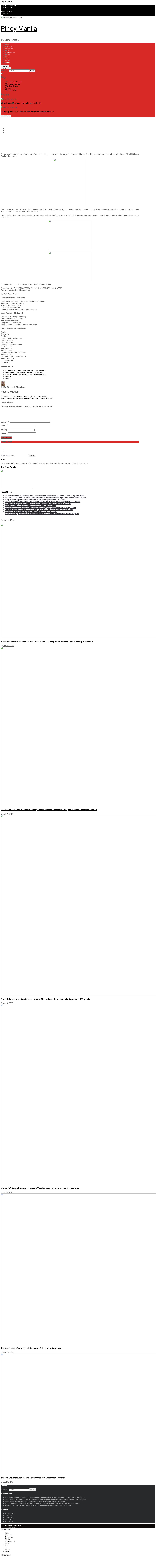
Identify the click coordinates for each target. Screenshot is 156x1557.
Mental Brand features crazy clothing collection (21, 103)
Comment (5, 422)
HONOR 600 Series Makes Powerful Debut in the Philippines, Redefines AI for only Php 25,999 (40, 508)
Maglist (4, 1527)
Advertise (8, 8)
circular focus (6, 1529)
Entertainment (10, 52)
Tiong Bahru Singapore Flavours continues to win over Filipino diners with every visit (36, 500)
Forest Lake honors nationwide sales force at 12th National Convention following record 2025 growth (42, 502)
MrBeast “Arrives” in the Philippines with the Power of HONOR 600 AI (31, 512)
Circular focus (6, 68)
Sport (7, 58)
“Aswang (8, 88)
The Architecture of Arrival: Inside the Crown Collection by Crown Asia (30, 506)
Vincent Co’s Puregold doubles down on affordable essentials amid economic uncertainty (38, 504)
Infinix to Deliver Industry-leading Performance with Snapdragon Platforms (33, 1478)
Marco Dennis (21, 387)
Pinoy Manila (19, 28)
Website (4, 433)
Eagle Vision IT (21, 1527)
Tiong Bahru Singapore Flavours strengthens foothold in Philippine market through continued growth (42, 514)
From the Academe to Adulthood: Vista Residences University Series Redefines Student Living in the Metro (44, 496)
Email (3, 430)
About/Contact (10, 6)
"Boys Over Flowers (12, 84)
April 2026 (9, 1522)
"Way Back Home (11, 86)
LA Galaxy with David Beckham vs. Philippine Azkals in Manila (27, 111)
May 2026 (9, 1520)
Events (7, 62)
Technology (9, 48)
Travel (7, 60)
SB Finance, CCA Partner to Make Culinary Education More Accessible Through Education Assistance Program (45, 498)
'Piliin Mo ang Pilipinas (13, 82)
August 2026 (10, 1513)
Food (7, 56)
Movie (7, 54)
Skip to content (6, 2)
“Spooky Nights (11, 90)
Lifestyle (8, 46)
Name (3, 426)
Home (7, 44)
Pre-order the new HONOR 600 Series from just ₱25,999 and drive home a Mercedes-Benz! (39, 510)
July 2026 (8, 1515)
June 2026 (9, 1517)
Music (7, 50)
